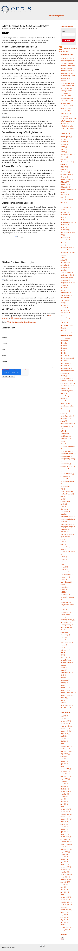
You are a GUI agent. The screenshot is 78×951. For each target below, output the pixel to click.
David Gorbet (65, 433)
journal (64, 640)
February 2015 (66, 809)
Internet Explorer (66, 627)
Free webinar (65, 577)
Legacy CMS (65, 657)
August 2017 (65, 754)
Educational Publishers (68, 517)
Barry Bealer (65, 268)
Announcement (66, 237)
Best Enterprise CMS (67, 275)
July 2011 (64, 915)
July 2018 (64, 736)
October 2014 (65, 816)
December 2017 (66, 746)
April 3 (63, 242)
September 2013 (66, 849)
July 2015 (64, 796)
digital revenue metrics (68, 466)
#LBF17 (64, 159)
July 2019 (64, 716)
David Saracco (66, 436)
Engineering (65, 529)
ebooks (64, 504)
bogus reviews (66, 293)
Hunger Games (66, 615)
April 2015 (65, 804)
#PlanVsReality (66, 172)
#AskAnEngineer (66, 137)
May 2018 (64, 741)
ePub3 (63, 542)
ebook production (67, 501)
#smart (64, 192)
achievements (65, 215)
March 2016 (65, 789)
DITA (63, 471)
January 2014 (65, 839)
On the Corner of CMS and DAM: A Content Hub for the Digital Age (68, 121)
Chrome (64, 345)
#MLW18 (64, 169)
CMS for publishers (67, 358)
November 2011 (66, 905)
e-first (63, 496)
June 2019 (65, 718)
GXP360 (64, 590)
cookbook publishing (67, 416)
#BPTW (64, 139)
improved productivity (68, 620)
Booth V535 (65, 310)
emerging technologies (68, 527)
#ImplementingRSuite (68, 154)
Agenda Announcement (68, 222)
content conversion (67, 378)
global (63, 584)
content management (68, 383)
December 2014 (66, 814)
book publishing (66, 298)
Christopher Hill (14, 29)
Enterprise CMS (66, 532)
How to (64, 610)
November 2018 (66, 726)
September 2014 (66, 819)
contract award (66, 411)
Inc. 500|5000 (66, 622)
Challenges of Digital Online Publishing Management (66, 338)
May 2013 (64, 859)
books (63, 303)
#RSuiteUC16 (66, 187)
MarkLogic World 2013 (68, 693)
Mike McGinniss (66, 708)
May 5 (63, 700)
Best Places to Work (67, 278)
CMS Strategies (66, 363)
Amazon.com (65, 230)
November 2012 (66, 874)
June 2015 (65, 799)
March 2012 (65, 895)
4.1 (62, 205)
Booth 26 (64, 305)
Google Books (65, 587)
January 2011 (65, 930)
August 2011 (65, 912)
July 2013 (64, 854)
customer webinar (67, 426)
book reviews (65, 300)
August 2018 (65, 734)
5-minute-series (66, 207)
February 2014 (66, 837)
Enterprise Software (67, 534)
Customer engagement (68, 423)
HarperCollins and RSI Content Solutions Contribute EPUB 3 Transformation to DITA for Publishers (67, 111)
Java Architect (65, 632)
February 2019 (66, 721)
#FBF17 (64, 149)
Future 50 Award (66, 582)
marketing (64, 683)
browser (64, 315)
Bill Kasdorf (65, 288)
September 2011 (66, 910)
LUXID (63, 675)
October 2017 (65, 749)
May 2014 (64, 829)
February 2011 (66, 927)
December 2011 (66, 902)
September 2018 (66, 731)
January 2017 (65, 771)
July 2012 (64, 884)
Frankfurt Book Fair (67, 574)
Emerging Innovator (67, 524)
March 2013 (65, 864)
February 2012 (66, 897)
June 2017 (65, 759)
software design (18, 322)
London (64, 670)
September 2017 (66, 751)
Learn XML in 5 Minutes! (68, 58)
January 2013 (65, 869)
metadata (64, 703)
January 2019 (65, 723)
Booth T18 (65, 308)
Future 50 (64, 579)
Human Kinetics (66, 612)
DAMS (63, 431)
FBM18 (64, 559)
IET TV (63, 617)
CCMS (63, 330)
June (63, 647)
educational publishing (68, 519)
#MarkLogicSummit (67, 162)
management (65, 680)
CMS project (65, 361)
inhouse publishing (67, 625)
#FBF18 (64, 152)
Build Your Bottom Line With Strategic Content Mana (67, 325)
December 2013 (66, 842)
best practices (65, 280)
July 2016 (64, 781)
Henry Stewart (66, 602)
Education (64, 514)
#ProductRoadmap (67, 174)
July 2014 (64, 824)
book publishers (66, 295)
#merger (64, 164)
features (64, 562)
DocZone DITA (66, 486)
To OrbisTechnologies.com (55, 16)
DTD (63, 489)
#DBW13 (64, 142)
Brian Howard (65, 313)
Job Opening (65, 635)
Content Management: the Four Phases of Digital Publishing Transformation (68, 63)
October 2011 (65, 907)
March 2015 (65, 806)
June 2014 (65, 827)
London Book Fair (67, 672)
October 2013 (65, 847)
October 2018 (65, 729)
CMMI (63, 350)
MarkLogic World (66, 690)
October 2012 (65, 877)
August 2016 (65, 779)
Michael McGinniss (67, 705)
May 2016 (64, 786)
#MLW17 (64, 167)
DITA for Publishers (67, 474)
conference (65, 373)
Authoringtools (66, 262)
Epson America (66, 537)
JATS (63, 630)
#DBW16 (64, 144)
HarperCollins (65, 595)
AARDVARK (65, 212)
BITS (63, 290)
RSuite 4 (10, 322)
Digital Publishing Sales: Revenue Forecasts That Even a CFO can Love (67, 86)
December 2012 (66, 872)
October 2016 (65, 774)
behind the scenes (30, 322)
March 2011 (65, 925)
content (64, 376)
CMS (63, 353)
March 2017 (65, 766)
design (63, 444)
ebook (63, 499)
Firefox (63, 564)
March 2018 (65, 744)
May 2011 (64, 920)
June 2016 (65, 784)
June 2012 (65, 887)
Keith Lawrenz (65, 650)
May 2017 (64, 761)
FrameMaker (65, 572)
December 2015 (66, 794)
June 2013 (65, 857)
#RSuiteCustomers (67, 179)
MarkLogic (65, 685)
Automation (65, 265)
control (64, 413)
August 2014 (65, 822)
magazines (64, 678)
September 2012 (66, 879)
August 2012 (65, 882)
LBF (63, 655)
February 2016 (66, 791)
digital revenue (66, 464)
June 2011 (65, 917)
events (63, 544)
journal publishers (67, 642)
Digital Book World (67, 451)
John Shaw (65, 637)
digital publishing (67, 456)
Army (63, 245)
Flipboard (64, 567)
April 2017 (65, 764)
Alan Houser (65, 225)
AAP (63, 210)
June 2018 (65, 739)
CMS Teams (65, 366)
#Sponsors (65, 194)
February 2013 (66, 867)
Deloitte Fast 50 (66, 439)
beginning (64, 270)
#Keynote (64, 157)
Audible (64, 260)
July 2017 (64, 756)
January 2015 (65, 812)
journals (64, 645)
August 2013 (65, 852)
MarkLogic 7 (65, 688)
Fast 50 (64, 557)
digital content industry (68, 454)
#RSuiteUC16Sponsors (68, 189)
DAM (63, 429)
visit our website (16, 318)
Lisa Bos (64, 668)
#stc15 (63, 197)
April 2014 (65, 832)
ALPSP (64, 227)
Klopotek (64, 652)
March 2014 (65, 834)
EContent (64, 509)
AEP (63, 220)
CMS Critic (65, 356)
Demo (63, 441)
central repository (67, 333)
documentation (66, 476)
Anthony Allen (65, 240)
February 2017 (66, 769)
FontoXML (64, 569)
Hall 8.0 (64, 592)
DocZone (64, 479)
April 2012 (65, 892)
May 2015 (64, 801)
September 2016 (66, 776)
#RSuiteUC (65, 182)
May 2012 (64, 890)
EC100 (63, 507)
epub (63, 539)
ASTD (63, 257)
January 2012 (65, 900)
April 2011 (65, 922)
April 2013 (65, 862)
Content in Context (67, 381)
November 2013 (66, 844)
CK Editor (64, 348)
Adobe (63, 217)
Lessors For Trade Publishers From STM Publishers (67, 662)
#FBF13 (64, 147)
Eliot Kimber (65, 522)
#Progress (64, 177)
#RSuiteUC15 (65, 184)
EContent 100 (65, 511)
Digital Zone (65, 469)
